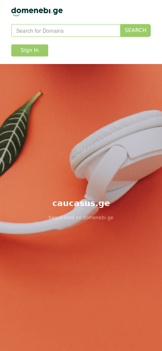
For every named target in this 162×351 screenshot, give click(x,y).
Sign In (30, 50)
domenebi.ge (98, 217)
